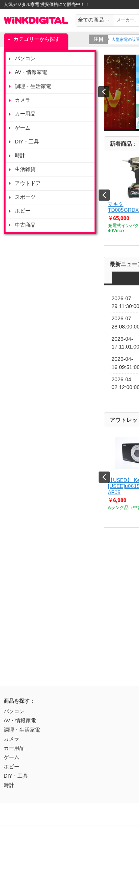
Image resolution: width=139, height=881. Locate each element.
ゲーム (22, 128)
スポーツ (25, 197)
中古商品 (25, 225)
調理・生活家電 (33, 86)
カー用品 (25, 114)
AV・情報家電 (31, 72)
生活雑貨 (25, 169)
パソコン (25, 58)
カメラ (22, 100)
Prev (104, 195)
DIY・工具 (27, 142)
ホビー (22, 211)
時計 (20, 155)
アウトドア (28, 183)
